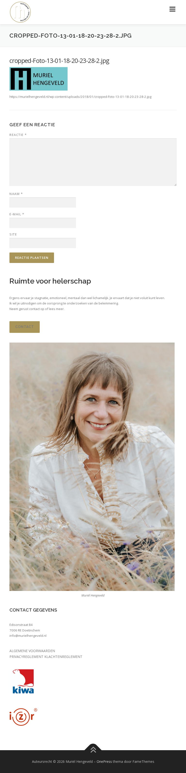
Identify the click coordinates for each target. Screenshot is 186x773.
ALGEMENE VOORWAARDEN (32, 650)
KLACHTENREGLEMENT (63, 656)
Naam (16, 194)
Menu (172, 9)
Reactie (18, 135)
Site (13, 234)
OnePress (104, 761)
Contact (24, 327)
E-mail (16, 214)
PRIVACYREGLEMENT (26, 656)
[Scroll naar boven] (93, 750)
